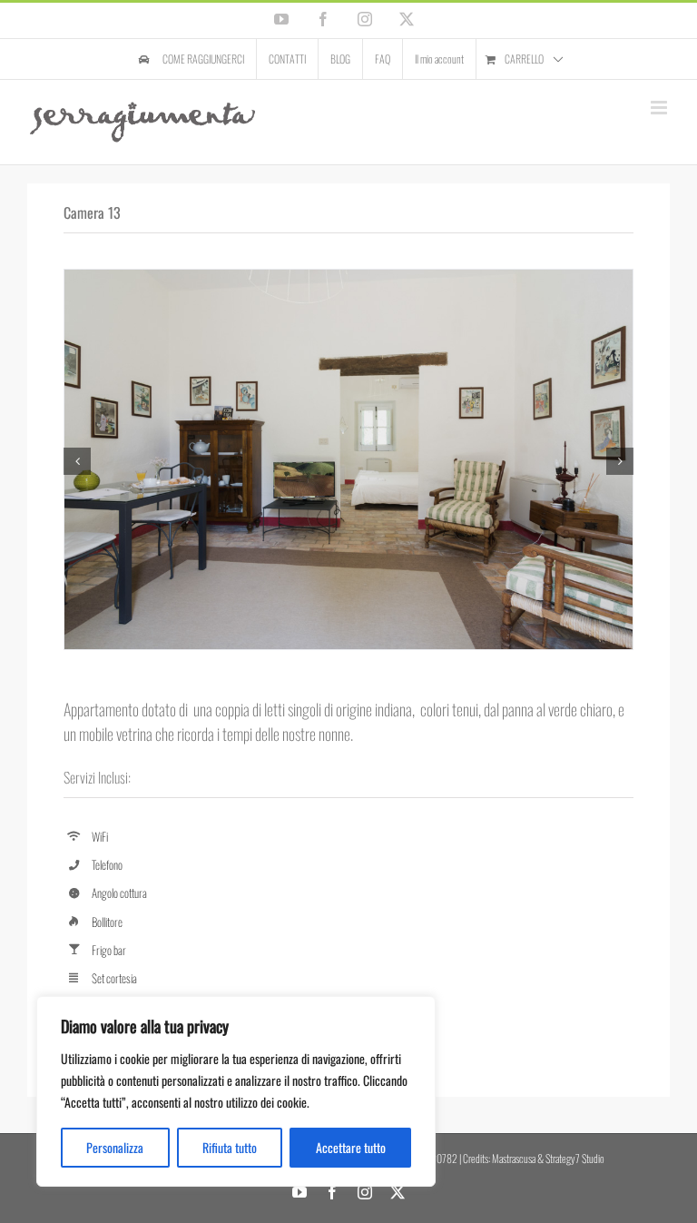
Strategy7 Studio (574, 1158)
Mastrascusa (513, 1158)
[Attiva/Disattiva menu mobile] (660, 107)
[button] (77, 461)
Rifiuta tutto (229, 1147)
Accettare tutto (351, 1147)
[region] (236, 1091)
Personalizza (114, 1147)
